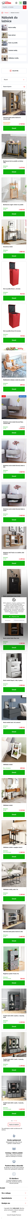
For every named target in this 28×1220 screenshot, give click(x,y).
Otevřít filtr (15, 70)
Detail (14, 128)
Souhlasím (14, 616)
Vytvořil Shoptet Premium (14, 1215)
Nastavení (7, 620)
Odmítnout (19, 620)
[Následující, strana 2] (14, 1120)
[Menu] (24, 2)
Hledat (24, 7)
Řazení (6, 79)
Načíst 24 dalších (14, 1124)
